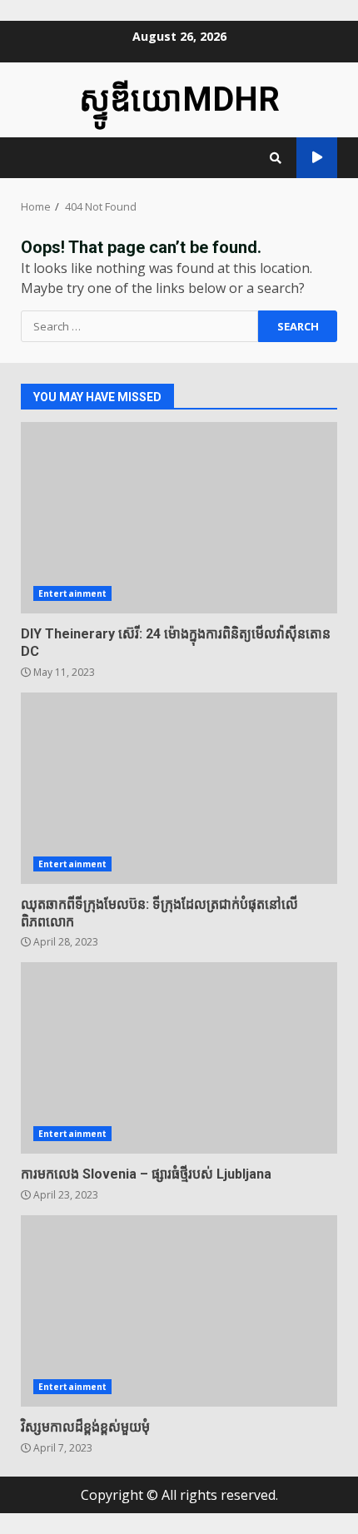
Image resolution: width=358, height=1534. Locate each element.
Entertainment (72, 593)
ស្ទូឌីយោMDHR (179, 99)
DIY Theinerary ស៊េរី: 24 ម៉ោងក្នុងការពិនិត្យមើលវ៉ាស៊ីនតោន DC (179, 517)
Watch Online (316, 157)
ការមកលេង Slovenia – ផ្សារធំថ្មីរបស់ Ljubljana (179, 1058)
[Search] (275, 158)
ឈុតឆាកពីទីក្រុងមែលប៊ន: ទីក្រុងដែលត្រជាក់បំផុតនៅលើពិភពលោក (179, 788)
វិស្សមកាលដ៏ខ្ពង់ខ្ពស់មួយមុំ (179, 1311)
